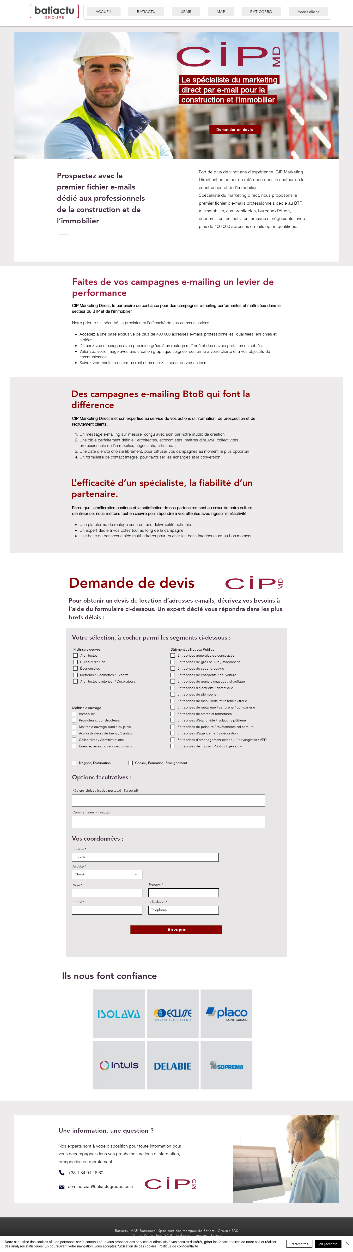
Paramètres (299, 1243)
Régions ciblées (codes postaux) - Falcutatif (105, 790)
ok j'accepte (328, 1243)
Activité (78, 866)
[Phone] (62, 1173)
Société (78, 849)
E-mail (77, 902)
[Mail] (62, 1187)
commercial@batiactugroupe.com (100, 1186)
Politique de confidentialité (178, 1246)
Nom (76, 885)
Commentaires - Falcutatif (92, 812)
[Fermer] (347, 1244)
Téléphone (157, 902)
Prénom (155, 884)
